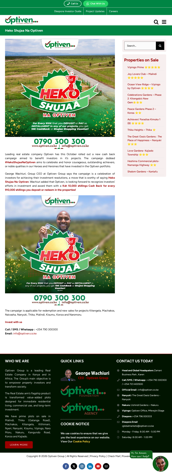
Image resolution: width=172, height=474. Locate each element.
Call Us (74, 3)
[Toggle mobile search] (156, 21)
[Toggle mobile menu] (164, 21)
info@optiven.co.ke (25, 333)
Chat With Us (97, 3)
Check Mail (114, 456)
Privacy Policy (98, 456)
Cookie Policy (81, 441)
